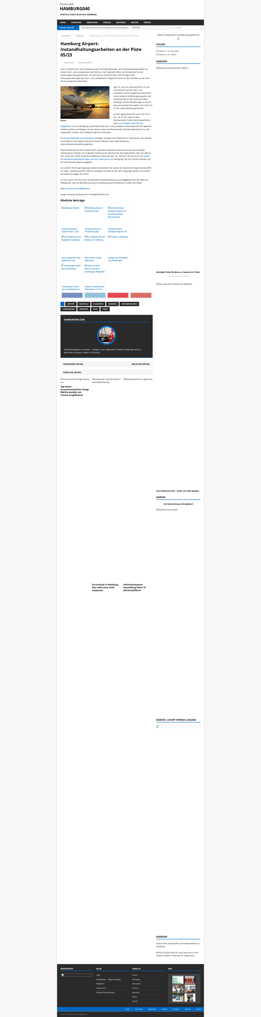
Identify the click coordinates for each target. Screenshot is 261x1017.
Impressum (101, 988)
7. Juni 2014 (69, 62)
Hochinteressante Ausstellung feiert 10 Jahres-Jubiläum (134, 587)
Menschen (92, 22)
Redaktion (100, 983)
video (105, 309)
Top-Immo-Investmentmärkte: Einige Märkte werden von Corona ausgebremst (74, 391)
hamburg (112, 304)
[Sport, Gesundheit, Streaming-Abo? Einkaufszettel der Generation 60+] (178, 980)
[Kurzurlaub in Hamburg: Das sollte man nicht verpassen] (114, 580)
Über (98, 975)
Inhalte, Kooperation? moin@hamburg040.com (178, 35)
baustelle (83, 304)
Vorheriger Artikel (73, 364)
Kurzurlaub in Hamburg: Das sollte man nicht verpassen (105, 587)
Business (121, 22)
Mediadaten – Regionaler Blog (108, 979)
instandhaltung (129, 304)
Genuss (107, 22)
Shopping (76, 22)
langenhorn (68, 309)
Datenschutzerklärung (105, 992)
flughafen (98, 304)
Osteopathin (173, 943)
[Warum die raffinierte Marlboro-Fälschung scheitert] (189, 980)
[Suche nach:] (187, 27)
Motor (134, 22)
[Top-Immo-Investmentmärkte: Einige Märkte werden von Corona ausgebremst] (75, 382)
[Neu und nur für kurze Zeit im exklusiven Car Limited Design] (189, 997)
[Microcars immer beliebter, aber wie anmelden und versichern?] (178, 997)
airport (70, 304)
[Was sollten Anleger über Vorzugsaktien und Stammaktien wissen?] (189, 989)
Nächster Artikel (141, 364)
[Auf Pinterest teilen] (118, 295)
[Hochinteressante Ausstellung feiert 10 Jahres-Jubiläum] (145, 580)
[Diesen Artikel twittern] (95, 295)
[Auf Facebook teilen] (72, 295)
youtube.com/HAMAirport (78, 188)
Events (147, 22)
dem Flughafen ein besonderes (80, 138)
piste (95, 309)
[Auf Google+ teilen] (141, 295)
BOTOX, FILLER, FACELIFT (167, 952)
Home (63, 22)
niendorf (83, 309)
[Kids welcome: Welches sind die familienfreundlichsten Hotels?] (178, 989)
